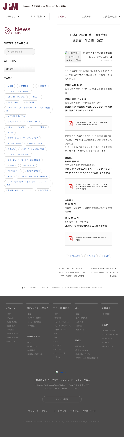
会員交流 (42, 86)
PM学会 (92, 256)
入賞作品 (11, 149)
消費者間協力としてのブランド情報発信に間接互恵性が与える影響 (91, 123)
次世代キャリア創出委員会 (98, 53)
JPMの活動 (35, 16)
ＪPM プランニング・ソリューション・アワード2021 (26, 183)
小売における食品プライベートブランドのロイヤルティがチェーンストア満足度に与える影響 (91, 187)
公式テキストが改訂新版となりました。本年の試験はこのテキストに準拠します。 (104, 272)
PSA (9, 176)
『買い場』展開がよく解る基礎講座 (32, 176)
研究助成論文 (75, 256)
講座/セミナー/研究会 (38, 308)
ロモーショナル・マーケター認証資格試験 (23, 160)
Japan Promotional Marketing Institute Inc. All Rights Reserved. (67, 421)
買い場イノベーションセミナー (19, 190)
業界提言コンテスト (35, 143)
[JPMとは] (62, 373)
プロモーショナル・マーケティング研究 (22, 138)
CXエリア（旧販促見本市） (18, 154)
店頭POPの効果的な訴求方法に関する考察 (91, 239)
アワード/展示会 (14, 143)
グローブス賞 (28, 165)
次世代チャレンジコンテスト (33, 149)
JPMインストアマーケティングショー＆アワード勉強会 (28, 109)
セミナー (35, 97)
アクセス (74, 388)
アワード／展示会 (38, 127)
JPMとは (11, 16)
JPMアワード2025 (16, 127)
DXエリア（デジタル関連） (18, 91)
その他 (105, 325)
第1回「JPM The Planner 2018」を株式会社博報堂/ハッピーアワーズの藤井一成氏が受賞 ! (72, 272)
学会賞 (106, 256)
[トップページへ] (35, 6)
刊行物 (78, 340)
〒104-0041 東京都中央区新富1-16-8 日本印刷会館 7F (62, 385)
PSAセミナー (13, 171)
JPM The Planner (16, 97)
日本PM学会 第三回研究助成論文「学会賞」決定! (28, 30)
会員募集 (86, 16)
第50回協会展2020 (16, 116)
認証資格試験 (33, 337)
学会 (77, 308)
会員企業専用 (110, 16)
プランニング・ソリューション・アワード (24, 122)
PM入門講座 (12, 102)
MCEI (10, 86)
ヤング (10, 132)
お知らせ (61, 16)
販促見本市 (11, 165)
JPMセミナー (25, 86)
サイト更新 (43, 190)
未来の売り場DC (32, 171)
